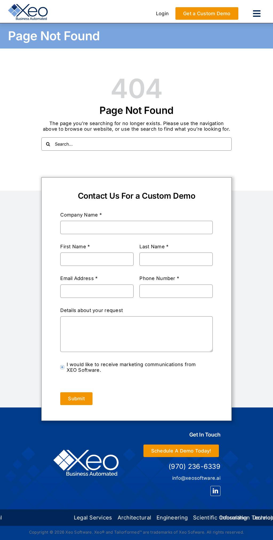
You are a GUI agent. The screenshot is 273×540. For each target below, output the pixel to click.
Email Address (79, 278)
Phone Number (159, 278)
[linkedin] (215, 491)
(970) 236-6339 (194, 466)
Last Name (153, 246)
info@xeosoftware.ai (196, 478)
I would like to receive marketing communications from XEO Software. (131, 367)
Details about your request (91, 310)
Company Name (81, 215)
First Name (75, 246)
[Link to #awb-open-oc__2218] (256, 13)
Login (162, 13)
